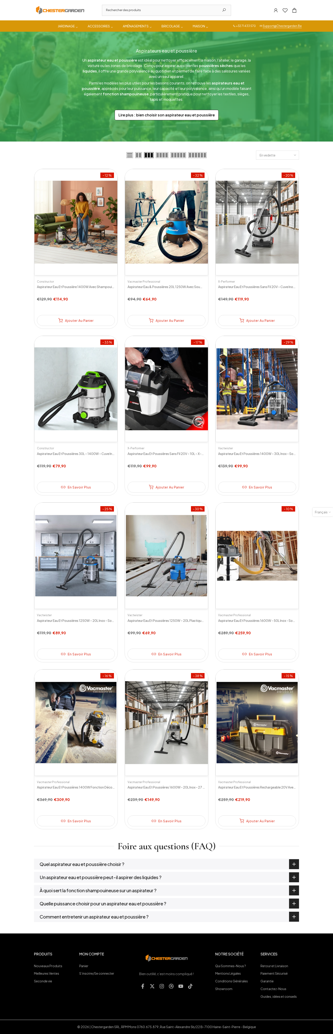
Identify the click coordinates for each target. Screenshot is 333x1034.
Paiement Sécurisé (274, 973)
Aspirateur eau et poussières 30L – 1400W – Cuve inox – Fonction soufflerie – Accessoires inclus (106, 454)
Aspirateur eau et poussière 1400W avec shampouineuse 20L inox (85, 287)
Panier (83, 966)
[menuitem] (68, 26)
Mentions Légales (228, 973)
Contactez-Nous (273, 989)
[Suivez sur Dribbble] (171, 986)
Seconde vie (43, 981)
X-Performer (226, 281)
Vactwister (225, 448)
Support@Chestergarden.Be (282, 26)
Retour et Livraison (274, 966)
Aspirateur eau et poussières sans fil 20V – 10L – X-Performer (172, 454)
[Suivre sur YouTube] (180, 986)
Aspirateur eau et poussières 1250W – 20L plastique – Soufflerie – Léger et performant (190, 620)
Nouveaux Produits (48, 966)
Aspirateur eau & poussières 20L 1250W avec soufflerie (168, 287)
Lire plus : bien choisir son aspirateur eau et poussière (166, 115)
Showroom (223, 989)
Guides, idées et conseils (279, 996)
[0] (285, 10)
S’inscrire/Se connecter (96, 973)
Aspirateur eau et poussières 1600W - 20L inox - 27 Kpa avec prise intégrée (182, 787)
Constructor (45, 281)
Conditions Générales (231, 981)
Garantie (267, 981)
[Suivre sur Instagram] (161, 986)
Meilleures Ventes (46, 973)
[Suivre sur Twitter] (152, 986)
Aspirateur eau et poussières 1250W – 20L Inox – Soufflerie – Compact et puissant (96, 620)
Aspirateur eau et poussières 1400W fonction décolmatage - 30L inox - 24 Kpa (95, 787)
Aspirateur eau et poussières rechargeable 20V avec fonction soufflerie (271, 787)
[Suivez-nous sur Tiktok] (190, 986)
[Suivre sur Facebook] (142, 986)
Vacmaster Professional (144, 281)
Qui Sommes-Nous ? (230, 966)
